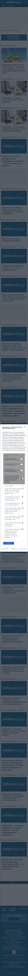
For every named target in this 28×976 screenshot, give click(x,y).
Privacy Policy (22, 548)
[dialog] (14, 488)
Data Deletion (5, 548)
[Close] (24, 427)
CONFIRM (8, 543)
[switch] (22, 459)
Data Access (14, 548)
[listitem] (14, 455)
